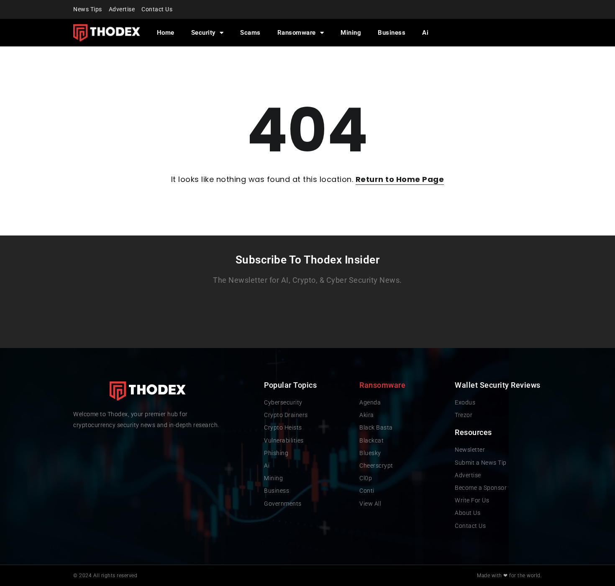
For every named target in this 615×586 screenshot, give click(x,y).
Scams (250, 32)
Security (203, 32)
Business (391, 32)
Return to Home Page (400, 179)
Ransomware (296, 32)
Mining (351, 32)
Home (165, 32)
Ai (425, 32)
